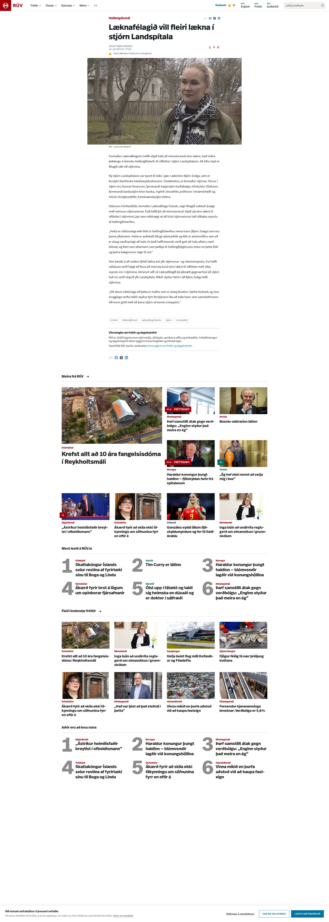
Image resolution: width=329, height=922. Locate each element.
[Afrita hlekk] (205, 18)
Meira (83, 5)
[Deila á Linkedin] (219, 18)
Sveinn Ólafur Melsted (120, 46)
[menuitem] (40, 5)
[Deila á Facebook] (210, 18)
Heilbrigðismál (119, 18)
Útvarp (50, 5)
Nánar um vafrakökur (123, 915)
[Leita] (322, 5)
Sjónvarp (66, 5)
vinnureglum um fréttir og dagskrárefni (169, 346)
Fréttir (34, 5)
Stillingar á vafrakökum (240, 914)
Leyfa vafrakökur (307, 914)
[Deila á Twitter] (214, 18)
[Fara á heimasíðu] (14, 5)
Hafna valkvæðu (274, 914)
